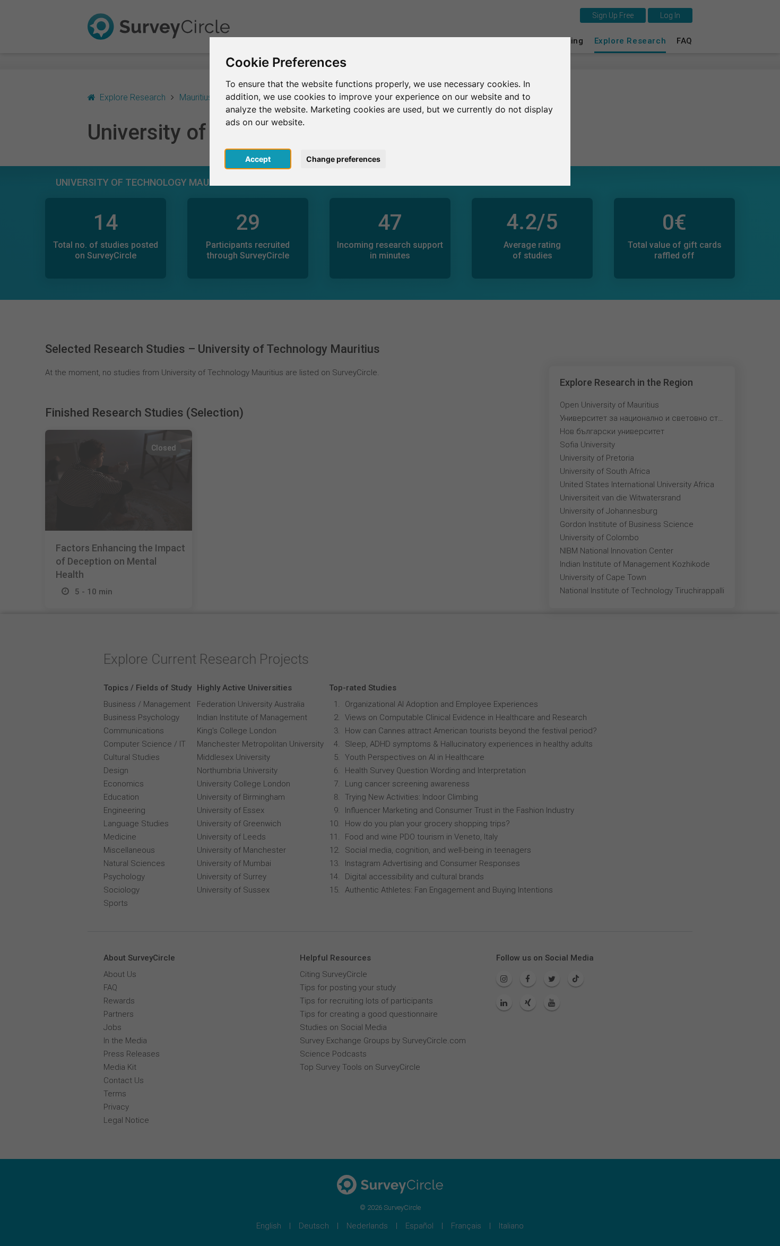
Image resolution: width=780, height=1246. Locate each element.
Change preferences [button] (343, 158)
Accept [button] (258, 158)
